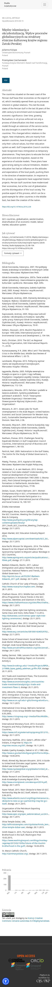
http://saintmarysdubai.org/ (15, 853)
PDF (5, 80)
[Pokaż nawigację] (44, 4)
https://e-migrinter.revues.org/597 (17, 744)
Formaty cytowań (12, 253)
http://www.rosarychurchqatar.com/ (18, 586)
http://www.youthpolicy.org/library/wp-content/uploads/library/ (20, 521)
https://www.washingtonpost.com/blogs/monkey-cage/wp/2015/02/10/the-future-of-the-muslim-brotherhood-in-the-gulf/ (25, 843)
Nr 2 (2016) (6, 18)
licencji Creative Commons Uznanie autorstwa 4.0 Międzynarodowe (25, 919)
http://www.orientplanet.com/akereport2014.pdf (24, 782)
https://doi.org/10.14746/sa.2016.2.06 (16, 207)
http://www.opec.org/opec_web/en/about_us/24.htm (26, 814)
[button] (6, 981)
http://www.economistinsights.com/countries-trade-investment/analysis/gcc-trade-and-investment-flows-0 (23, 684)
